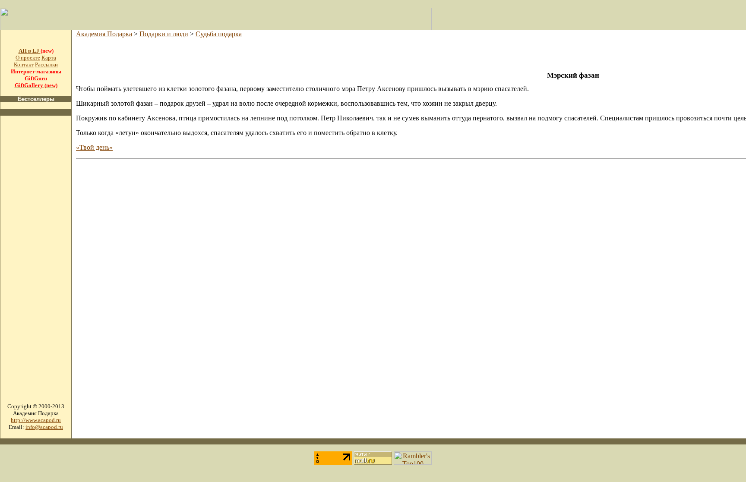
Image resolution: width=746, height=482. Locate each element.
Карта (48, 57)
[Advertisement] (35, 252)
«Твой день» (94, 147)
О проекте (28, 57)
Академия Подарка (104, 34)
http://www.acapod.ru (36, 420)
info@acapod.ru (44, 427)
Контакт (24, 64)
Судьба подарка (219, 34)
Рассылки (46, 64)
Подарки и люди (163, 34)
